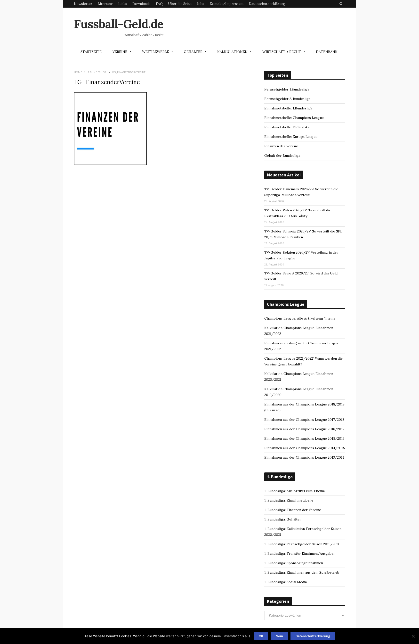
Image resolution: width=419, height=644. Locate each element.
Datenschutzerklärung (267, 3)
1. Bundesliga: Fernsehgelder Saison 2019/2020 (302, 544)
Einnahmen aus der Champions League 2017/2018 (304, 419)
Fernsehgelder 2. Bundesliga (287, 99)
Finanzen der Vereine (281, 146)
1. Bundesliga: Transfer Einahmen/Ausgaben (299, 553)
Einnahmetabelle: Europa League (290, 136)
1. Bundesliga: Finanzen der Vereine (292, 510)
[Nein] (413, 636)
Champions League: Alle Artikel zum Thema (299, 318)
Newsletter (83, 3)
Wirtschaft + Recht (281, 52)
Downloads (141, 3)
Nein (279, 636)
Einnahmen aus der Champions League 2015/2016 (304, 438)
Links (122, 3)
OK (261, 636)
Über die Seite (180, 3)
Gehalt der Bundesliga (282, 155)
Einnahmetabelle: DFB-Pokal (287, 127)
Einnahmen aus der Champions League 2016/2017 (304, 429)
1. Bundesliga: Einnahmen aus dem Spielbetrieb (301, 572)
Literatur (105, 3)
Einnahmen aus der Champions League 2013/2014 (304, 457)
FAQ (159, 3)
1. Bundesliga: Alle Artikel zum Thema (294, 491)
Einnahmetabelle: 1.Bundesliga (288, 108)
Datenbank (327, 52)
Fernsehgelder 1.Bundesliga (286, 89)
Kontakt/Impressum (226, 3)
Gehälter (193, 52)
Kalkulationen (232, 52)
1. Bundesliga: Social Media (285, 582)
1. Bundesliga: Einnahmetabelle (288, 500)
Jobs (200, 3)
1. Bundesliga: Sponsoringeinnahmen (293, 563)
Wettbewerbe (155, 52)
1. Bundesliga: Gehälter (282, 519)
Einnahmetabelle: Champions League (294, 118)
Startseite (91, 52)
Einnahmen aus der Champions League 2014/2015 (304, 448)
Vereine (120, 52)
